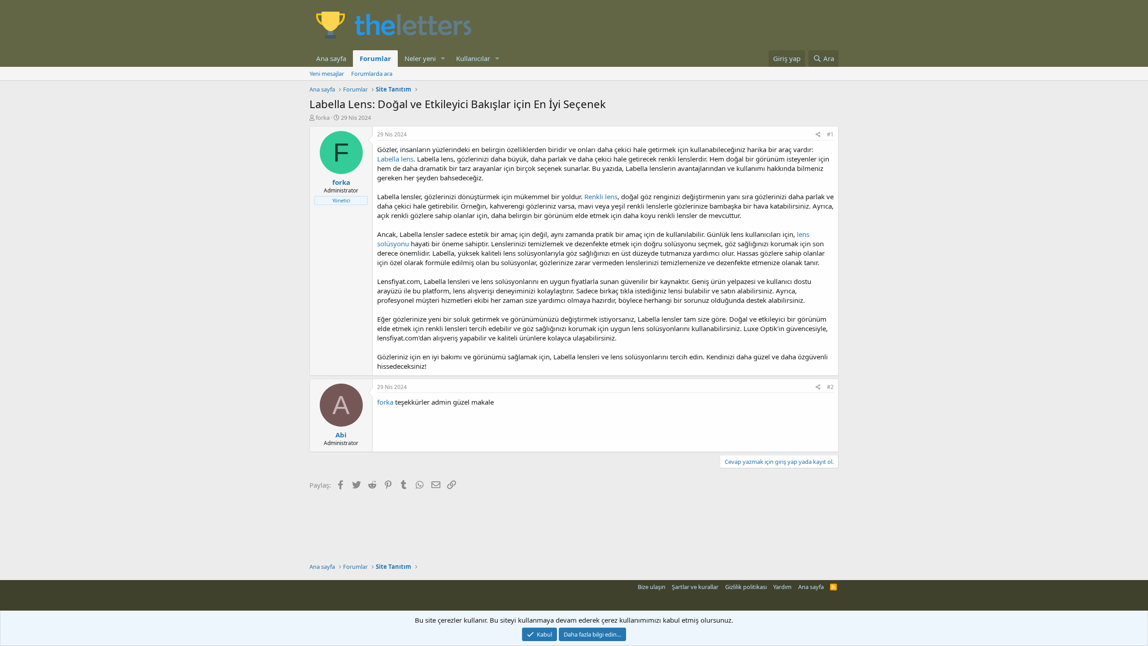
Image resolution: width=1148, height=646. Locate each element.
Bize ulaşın (651, 587)
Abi (341, 434)
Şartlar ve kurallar (695, 587)
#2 (830, 387)
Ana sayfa (331, 58)
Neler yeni (420, 58)
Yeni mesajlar (326, 74)
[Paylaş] (818, 135)
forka (385, 401)
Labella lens (395, 158)
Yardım (782, 587)
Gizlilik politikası (746, 587)
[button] (443, 58)
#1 (830, 134)
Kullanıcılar (473, 58)
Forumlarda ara (371, 74)
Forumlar (375, 58)
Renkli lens (600, 196)
